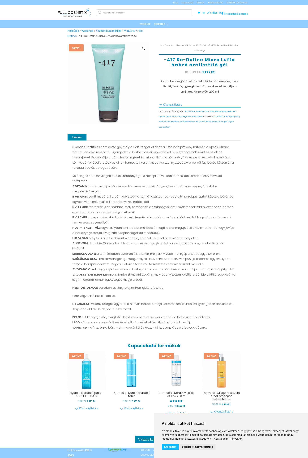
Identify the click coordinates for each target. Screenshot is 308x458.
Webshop (145, 24)
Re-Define (204, 45)
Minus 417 (130, 30)
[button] (143, 48)
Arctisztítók (190, 111)
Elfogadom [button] (170, 446)
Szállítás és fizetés (237, 2)
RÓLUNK (145, 450)
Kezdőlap (73, 30)
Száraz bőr (177, 116)
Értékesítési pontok (235, 13)
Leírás (77, 137)
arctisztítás (222, 116)
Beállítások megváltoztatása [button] (197, 446)
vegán (224, 121)
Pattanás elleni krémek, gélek (219, 111)
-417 (214, 116)
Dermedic (159, 24)
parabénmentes (187, 121)
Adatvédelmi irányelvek (228, 438)
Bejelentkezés (215, 2)
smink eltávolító (213, 121)
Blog (175, 2)
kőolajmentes (173, 121)
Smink (168, 116)
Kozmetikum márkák (108, 30)
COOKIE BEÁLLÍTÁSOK (152, 454)
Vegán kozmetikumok (193, 116)
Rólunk (200, 2)
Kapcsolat (187, 2)
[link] (228, 438)
